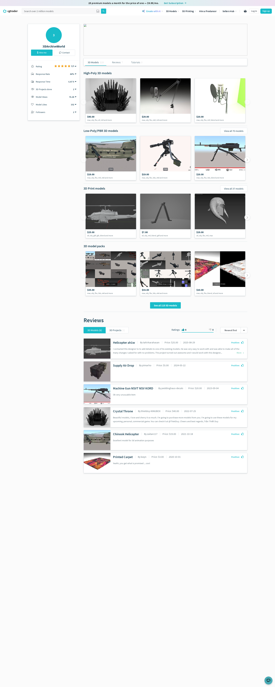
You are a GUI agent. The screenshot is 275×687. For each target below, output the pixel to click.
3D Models (94, 330)
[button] (97, 11)
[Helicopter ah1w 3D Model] (111, 216)
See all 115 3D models (165, 305)
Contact (66, 52)
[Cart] (245, 11)
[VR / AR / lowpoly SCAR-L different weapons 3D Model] (111, 273)
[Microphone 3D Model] (165, 100)
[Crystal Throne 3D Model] (111, 100)
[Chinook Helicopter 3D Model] (111, 158)
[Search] (103, 11)
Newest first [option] (231, 330)
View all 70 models (233, 131)
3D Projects (117, 330)
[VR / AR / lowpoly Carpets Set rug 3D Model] (220, 273)
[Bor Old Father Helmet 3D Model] (220, 216)
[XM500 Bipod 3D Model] (165, 216)
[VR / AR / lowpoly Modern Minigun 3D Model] (165, 158)
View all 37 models (233, 188)
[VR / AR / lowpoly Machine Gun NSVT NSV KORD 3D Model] (220, 158)
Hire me (42, 52)
